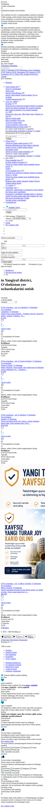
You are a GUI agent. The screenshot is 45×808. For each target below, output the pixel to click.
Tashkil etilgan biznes (25, 147)
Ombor (8, 147)
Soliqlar (33, 196)
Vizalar (26, 198)
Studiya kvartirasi (36, 106)
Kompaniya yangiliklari (14, 194)
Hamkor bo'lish (11, 652)
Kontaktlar (9, 657)
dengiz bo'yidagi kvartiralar (15, 108)
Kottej (27, 114)
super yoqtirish (31, 685)
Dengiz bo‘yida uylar (13, 114)
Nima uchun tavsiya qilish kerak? (13, 762)
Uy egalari (36, 131)
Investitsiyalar (19, 198)
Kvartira (9, 162)
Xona (8, 175)
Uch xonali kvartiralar (30, 110)
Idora (25, 145)
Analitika (26, 194)
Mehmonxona (17, 145)
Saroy (32, 114)
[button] (6, 79)
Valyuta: (9, 218)
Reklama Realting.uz (13, 663)
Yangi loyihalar (26, 95)
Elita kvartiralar (11, 120)
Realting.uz (10, 270)
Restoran (9, 145)
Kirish (8, 223)
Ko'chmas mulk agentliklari (16, 131)
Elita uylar (21, 120)
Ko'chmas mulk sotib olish (20, 196)
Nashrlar (9, 650)
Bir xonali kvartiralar (33, 108)
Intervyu (33, 194)
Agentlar (29, 131)
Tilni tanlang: (10, 216)
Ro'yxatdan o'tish (7, 741)
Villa (23, 114)
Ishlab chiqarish (33, 145)
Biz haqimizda (11, 655)
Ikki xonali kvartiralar (13, 110)
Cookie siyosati (11, 669)
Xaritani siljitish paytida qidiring (15, 675)
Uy (26, 162)
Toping (8, 139)
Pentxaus (9, 106)
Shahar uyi (39, 114)
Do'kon (14, 147)
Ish (37, 196)
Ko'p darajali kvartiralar (21, 106)
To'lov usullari (11, 659)
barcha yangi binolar (13, 95)
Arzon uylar (22, 125)
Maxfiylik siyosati (12, 667)
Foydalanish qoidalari (13, 665)
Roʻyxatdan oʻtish (12, 225)
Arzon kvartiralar (12, 125)
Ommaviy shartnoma (13, 671)
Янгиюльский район (14, 272)
